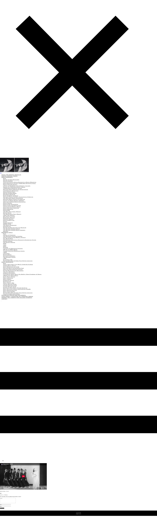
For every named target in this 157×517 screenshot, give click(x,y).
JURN (4, 258)
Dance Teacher (7, 203)
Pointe (5, 221)
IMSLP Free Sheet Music (10, 275)
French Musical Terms (9, 286)
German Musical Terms (10, 285)
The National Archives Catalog (12, 236)
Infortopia (6, 253)
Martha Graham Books (10, 193)
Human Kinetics (8, 222)
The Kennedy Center (9, 257)
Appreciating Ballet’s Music (11, 206)
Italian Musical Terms (10, 284)
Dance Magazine (8, 209)
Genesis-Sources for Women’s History (14, 237)
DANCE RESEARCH (7, 177)
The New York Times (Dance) (12, 211)
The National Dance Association (13, 198)
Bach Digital (7, 281)
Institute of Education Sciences (13, 248)
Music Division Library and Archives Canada (17, 289)
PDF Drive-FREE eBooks (10, 249)
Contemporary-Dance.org (10, 190)
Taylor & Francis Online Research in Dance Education (19, 182)
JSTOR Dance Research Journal (12, 188)
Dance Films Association (10, 204)
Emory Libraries (8, 278)
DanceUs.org (7, 226)
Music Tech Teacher (9, 291)
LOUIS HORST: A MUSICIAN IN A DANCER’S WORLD (17, 296)
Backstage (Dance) (9, 217)
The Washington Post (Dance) (12, 214)
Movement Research (9, 194)
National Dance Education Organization (15, 189)
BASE (4, 243)
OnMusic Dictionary (9, 273)
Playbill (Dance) (8, 219)
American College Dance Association (14, 201)
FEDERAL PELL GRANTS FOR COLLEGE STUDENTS (17, 297)
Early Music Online (9, 276)
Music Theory (7, 279)
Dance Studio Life (8, 220)
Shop (3, 460)
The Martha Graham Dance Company (14, 230)
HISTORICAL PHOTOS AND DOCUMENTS (14, 295)
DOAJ (4, 246)
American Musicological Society (13, 269)
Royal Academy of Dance (10, 195)
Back (4, 178)
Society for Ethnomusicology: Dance (14, 187)
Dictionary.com (7, 259)
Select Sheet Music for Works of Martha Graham (18, 264)
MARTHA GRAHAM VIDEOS (10, 176)
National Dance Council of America (14, 199)
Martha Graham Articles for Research (14, 227)
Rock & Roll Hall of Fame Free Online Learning (18, 260)
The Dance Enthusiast (10, 225)
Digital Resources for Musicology (13, 270)
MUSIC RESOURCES (7, 262)
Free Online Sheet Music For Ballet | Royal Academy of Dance (22, 274)
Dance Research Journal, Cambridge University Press (19, 183)
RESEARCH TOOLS (7, 232)
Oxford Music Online (9, 265)
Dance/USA (6, 210)
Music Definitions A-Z (10, 290)
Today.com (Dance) (9, 215)
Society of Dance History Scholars (13, 200)
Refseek (5, 247)
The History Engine (9, 242)
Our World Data (8, 238)
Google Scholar (8, 241)
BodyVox (5, 231)
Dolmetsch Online (8, 280)
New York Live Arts (9, 216)
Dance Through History (10, 184)
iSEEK (5, 252)
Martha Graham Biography (11, 179)
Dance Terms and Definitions (12, 205)
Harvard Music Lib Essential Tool (13, 268)
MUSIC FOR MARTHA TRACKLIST (11, 174)
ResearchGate (7, 254)
